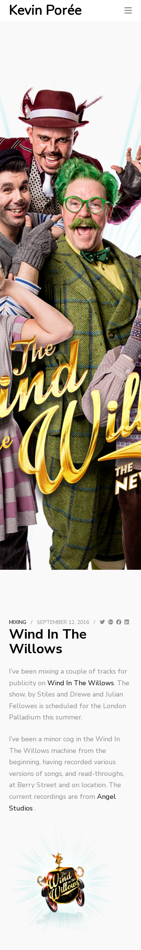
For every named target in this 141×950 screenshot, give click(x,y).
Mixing (17, 622)
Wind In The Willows (80, 682)
